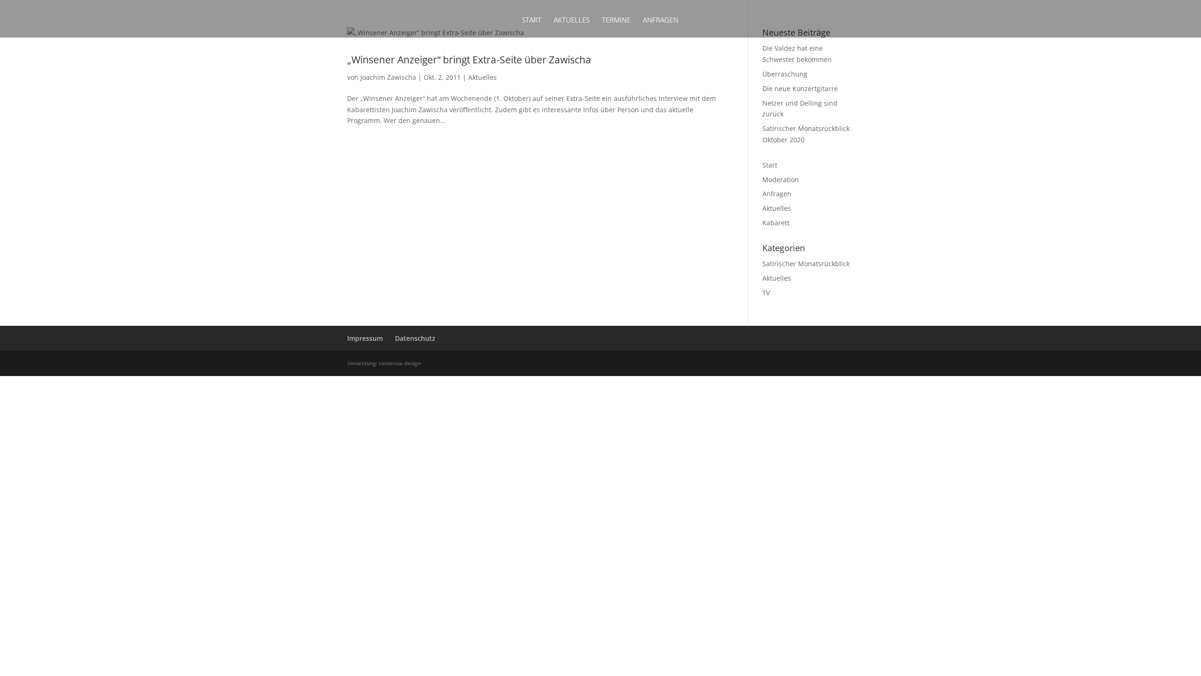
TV (766, 292)
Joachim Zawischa (388, 77)
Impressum (365, 338)
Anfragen (660, 20)
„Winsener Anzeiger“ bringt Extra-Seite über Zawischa (469, 59)
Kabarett (776, 222)
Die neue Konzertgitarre (800, 88)
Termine (616, 20)
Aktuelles (572, 20)
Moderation (780, 179)
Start (531, 20)
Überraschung (784, 73)
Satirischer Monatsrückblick (806, 263)
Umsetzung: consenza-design (384, 363)
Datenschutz (415, 338)
